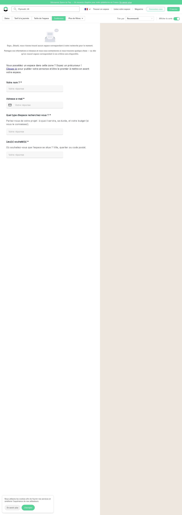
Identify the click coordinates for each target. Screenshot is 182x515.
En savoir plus (12, 507)
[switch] (176, 18)
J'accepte (28, 507)
